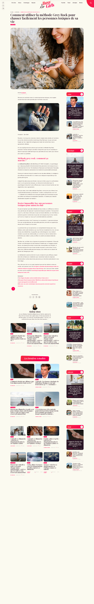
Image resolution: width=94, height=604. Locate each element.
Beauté (33, 2)
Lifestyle (75, 2)
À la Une (14, 2)
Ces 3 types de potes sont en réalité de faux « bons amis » (34, 278)
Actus (19, 2)
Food (69, 2)
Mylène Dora (23, 92)
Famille (63, 2)
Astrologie (26, 2)
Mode (80, 2)
